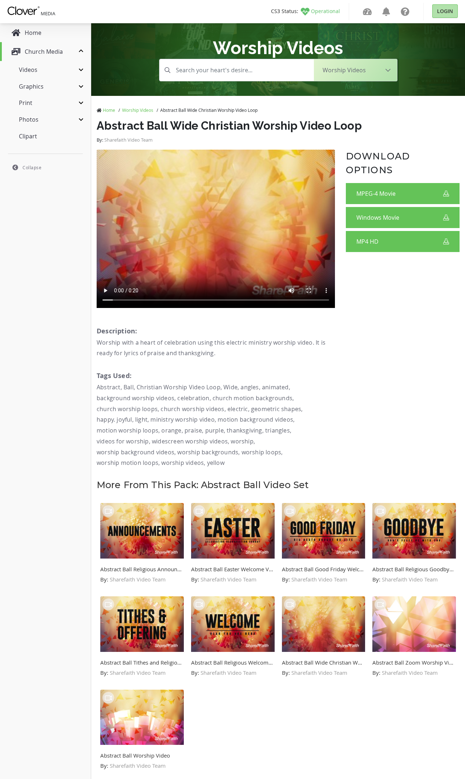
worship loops (262, 452)
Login (445, 11)
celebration (193, 398)
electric (237, 409)
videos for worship (123, 441)
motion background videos (255, 419)
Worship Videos (137, 110)
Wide (230, 387)
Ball (129, 387)
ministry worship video (182, 419)
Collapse (32, 167)
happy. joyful (114, 419)
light (141, 419)
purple (214, 430)
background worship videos (135, 398)
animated (275, 387)
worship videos (182, 463)
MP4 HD (367, 242)
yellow (216, 463)
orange (171, 430)
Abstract (109, 387)
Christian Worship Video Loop (179, 387)
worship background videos (135, 452)
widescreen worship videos (190, 441)
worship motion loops (127, 463)
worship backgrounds (207, 452)
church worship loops (127, 409)
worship (242, 441)
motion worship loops (127, 430)
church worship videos (192, 409)
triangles (277, 430)
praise (193, 430)
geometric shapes (276, 409)
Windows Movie (377, 218)
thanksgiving (244, 430)
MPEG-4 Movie (376, 194)
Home (109, 110)
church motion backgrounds (252, 398)
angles (249, 387)
